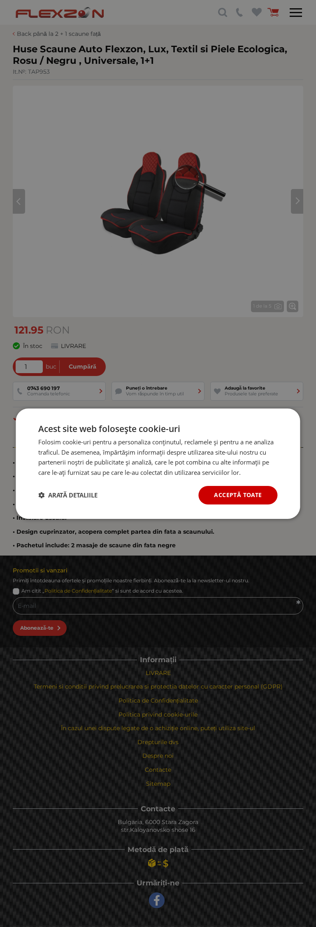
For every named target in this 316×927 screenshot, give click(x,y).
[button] (68, 495)
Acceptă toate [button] (238, 495)
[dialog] (158, 463)
